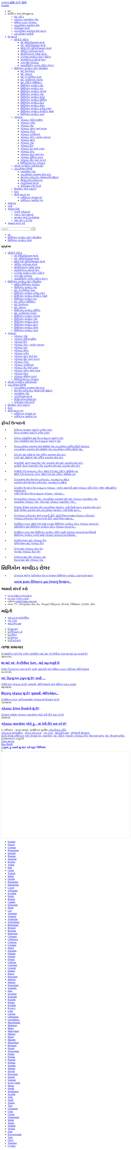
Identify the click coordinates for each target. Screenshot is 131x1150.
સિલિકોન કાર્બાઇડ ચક (31, 88)
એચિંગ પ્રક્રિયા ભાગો (32, 51)
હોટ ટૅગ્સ (12, 620)
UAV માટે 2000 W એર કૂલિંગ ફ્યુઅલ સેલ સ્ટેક (38, 457)
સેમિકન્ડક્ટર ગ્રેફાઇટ (25, 22)
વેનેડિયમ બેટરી (22, 28)
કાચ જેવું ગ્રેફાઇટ (29, 62)
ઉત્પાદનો (12, 36)
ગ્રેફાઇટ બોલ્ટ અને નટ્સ (33, 128)
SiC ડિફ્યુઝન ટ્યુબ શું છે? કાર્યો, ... (23, 678)
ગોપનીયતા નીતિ (57, 730)
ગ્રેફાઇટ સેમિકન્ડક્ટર (31, 157)
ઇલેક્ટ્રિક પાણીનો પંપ (31, 200)
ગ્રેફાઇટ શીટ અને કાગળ (33, 160)
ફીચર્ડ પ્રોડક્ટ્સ (33, 733)
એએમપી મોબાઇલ (80, 733)
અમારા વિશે (13, 209)
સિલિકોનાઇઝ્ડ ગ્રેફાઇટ (32, 163)
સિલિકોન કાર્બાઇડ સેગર (32, 97)
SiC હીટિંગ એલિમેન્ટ (31, 82)
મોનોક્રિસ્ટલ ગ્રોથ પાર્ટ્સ (33, 54)
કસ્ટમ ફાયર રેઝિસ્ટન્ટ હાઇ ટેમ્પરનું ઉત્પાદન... (42, 581)
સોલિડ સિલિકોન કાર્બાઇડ (27, 284)
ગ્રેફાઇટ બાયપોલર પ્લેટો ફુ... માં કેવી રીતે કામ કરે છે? (34, 723)
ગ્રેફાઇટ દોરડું (27, 151)
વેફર (16, 191)
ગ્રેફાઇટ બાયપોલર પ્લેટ (26, 19)
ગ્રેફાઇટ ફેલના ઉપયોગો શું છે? (20, 708)
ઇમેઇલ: (11, 601)
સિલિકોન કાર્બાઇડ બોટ (32, 85)
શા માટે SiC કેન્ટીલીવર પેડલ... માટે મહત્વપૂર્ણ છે (30, 663)
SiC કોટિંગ (59, 735)
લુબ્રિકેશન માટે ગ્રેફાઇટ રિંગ (29, 543)
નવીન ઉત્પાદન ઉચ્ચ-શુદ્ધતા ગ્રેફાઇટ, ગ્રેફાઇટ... (39, 493)
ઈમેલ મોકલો (7, 741)
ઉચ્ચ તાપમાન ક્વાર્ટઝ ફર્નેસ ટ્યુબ (32, 432)
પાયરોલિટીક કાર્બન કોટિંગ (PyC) (37, 65)
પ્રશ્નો (10, 206)
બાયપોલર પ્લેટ (28, 171)
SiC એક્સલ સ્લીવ (114, 735)
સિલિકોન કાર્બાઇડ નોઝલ (33, 91)
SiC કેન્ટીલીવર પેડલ (31, 77)
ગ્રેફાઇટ (18, 117)
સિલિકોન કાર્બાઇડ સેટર (32, 102)
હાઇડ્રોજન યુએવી (24, 34)
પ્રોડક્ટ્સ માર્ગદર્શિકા (18, 617)
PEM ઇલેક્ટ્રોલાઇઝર (31, 180)
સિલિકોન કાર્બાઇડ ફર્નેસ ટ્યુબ (35, 108)
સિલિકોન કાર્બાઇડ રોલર (32, 105)
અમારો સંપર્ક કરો (16, 223)
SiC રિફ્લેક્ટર (27, 71)
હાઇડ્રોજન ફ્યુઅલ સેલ (26, 25)
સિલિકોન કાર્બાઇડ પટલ (32, 114)
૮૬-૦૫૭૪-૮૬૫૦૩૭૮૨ (19, 595)
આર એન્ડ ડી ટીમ (23, 220)
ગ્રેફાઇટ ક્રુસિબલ (30, 134)
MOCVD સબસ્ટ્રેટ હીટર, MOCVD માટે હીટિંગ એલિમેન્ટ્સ (44, 474)
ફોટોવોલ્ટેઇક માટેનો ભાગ (33, 59)
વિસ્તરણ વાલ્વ (96, 735)
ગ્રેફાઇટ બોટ (27, 125)
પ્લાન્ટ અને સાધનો (23, 214)
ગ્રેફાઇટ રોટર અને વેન (32, 154)
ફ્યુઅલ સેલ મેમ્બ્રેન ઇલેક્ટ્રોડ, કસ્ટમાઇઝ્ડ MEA (40, 482)
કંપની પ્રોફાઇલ (22, 211)
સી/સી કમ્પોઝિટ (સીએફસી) (28, 166)
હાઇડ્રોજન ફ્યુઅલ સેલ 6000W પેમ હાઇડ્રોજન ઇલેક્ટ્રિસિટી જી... (49, 449)
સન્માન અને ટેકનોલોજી (26, 217)
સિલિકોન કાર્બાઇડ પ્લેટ (32, 94)
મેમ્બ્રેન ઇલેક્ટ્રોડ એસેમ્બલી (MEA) (39, 177)
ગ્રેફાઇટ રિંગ (27, 145)
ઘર (9, 11)
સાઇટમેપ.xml (14, 623)
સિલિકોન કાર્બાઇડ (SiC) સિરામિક (31, 68)
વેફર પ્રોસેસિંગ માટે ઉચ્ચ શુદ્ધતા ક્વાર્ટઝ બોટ (37, 441)
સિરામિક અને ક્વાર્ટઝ (25, 188)
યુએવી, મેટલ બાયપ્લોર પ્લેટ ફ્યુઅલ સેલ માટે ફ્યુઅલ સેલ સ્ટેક (47, 466)
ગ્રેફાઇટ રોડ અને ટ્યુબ (32, 148)
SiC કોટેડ (19, 16)
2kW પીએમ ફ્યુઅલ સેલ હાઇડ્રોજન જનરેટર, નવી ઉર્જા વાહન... (47, 510)
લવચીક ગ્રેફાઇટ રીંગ (77, 735)
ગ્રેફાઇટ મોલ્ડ (27, 140)
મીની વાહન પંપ (22, 194)
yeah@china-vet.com (26, 601)
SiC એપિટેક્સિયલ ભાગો (33, 45)
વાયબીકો (47, 735)
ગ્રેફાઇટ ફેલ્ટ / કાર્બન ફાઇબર (35, 137)
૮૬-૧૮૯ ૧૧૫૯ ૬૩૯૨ (18, 598)
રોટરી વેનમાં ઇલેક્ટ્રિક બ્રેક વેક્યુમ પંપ (21, 735)
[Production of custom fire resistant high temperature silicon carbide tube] (53, 575)
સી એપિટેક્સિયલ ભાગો (32, 42)
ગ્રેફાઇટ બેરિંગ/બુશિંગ (31, 120)
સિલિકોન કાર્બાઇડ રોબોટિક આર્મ (37, 111)
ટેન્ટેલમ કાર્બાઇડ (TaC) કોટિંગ (35, 56)
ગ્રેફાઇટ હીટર (27, 131)
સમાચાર (12, 203)
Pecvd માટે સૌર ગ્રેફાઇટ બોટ (28, 560)
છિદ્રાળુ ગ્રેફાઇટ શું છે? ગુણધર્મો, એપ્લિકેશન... (30, 693)
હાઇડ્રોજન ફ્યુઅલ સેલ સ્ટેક (35, 174)
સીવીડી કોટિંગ (21, 39)
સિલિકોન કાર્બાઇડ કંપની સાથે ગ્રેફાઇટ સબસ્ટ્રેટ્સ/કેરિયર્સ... (45, 535)
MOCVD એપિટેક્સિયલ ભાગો (35, 48)
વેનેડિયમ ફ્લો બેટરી (30, 186)
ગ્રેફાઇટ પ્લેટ (27, 143)
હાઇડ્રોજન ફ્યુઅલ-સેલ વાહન (30, 31)
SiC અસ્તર (26, 74)
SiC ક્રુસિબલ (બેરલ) (31, 79)
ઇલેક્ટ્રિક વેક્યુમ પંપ (31, 197)
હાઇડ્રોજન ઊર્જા (23, 168)
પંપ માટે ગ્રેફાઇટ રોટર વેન (27, 551)
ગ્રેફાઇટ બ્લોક (27, 122)
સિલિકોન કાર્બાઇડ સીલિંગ (33, 100)
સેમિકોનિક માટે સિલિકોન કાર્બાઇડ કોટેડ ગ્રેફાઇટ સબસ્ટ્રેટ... (45, 526)
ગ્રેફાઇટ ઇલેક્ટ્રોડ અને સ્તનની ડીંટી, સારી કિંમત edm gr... (44, 518)
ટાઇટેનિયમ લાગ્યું (29, 183)
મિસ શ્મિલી (7, 744)
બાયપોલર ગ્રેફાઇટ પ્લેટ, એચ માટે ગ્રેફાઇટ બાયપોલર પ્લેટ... (45, 502)
